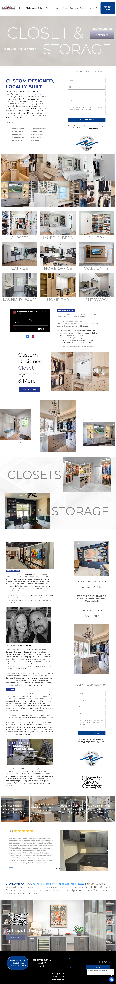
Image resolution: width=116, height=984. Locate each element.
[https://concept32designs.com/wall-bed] (58, 223)
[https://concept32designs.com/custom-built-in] (96, 254)
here (65, 347)
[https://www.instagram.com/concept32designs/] (70, 967)
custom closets (37, 94)
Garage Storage (18, 137)
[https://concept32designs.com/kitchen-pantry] (96, 223)
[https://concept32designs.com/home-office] (58, 254)
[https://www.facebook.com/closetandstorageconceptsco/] (70, 959)
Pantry (96, 237)
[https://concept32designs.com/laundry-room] (19, 285)
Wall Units (96, 268)
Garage (19, 268)
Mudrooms (37, 132)
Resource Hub (58, 980)
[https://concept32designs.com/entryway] (96, 285)
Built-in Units (38, 134)
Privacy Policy (58, 973)
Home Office (58, 268)
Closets (20, 237)
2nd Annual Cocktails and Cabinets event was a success (57, 883)
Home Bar (37, 137)
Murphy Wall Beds (19, 132)
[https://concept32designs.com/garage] (19, 254)
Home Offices (17, 134)
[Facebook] (27, 336)
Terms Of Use (58, 976)
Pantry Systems (18, 140)
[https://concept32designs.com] (8, 8)
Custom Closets (18, 129)
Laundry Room (19, 299)
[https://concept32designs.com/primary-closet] (19, 223)
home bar (58, 299)
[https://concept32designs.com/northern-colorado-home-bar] (58, 285)
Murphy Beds (58, 237)
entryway (96, 299)
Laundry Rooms (39, 129)
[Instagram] (32, 336)
